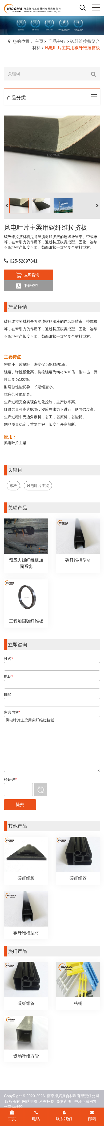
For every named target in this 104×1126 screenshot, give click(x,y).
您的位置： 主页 (28, 41)
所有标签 (46, 1101)
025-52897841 (24, 261)
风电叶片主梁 (38, 485)
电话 (36, 1118)
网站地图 (29, 1101)
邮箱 (92, 1118)
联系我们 (64, 1118)
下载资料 (31, 285)
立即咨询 (31, 275)
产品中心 (56, 41)
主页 (12, 1118)
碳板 (13, 485)
